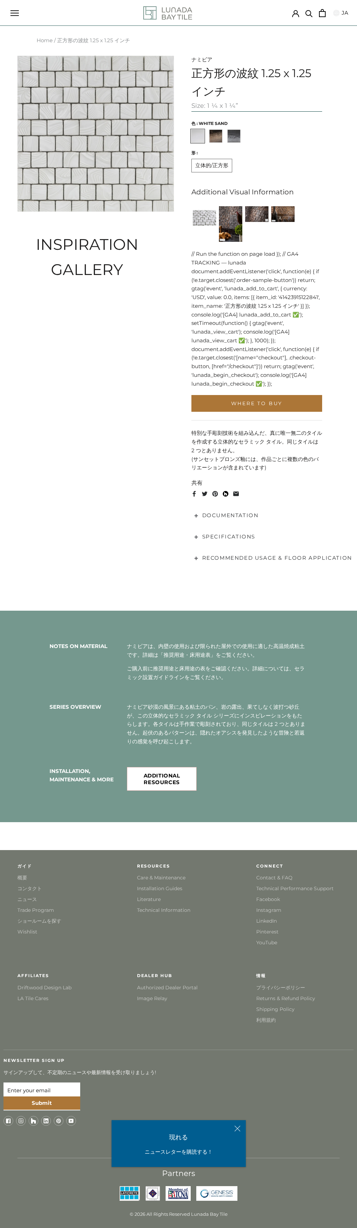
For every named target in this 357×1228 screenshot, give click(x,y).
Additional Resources (162, 779)
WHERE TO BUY (257, 403)
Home (45, 40)
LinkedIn (266, 921)
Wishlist (27, 932)
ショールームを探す (39, 921)
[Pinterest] (215, 494)
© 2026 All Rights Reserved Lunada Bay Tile (179, 1214)
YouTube (266, 942)
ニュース (27, 899)
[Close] (237, 1128)
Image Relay (152, 998)
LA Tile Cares (32, 998)
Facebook (268, 899)
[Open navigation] (14, 13)
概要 (22, 878)
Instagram (268, 910)
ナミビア (201, 59)
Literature (149, 899)
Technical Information (163, 910)
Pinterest (267, 932)
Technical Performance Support (295, 888)
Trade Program (35, 910)
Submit (42, 1103)
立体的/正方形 (211, 165)
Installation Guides (159, 888)
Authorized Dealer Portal (167, 987)
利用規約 (266, 1020)
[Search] (309, 13)
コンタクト (29, 888)
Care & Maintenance (161, 878)
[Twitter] (204, 494)
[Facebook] (194, 494)
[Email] (236, 494)
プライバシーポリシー (280, 987)
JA (344, 12)
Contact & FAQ (274, 878)
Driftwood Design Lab (44, 987)
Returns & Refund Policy (285, 998)
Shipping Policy (275, 1009)
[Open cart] (322, 13)
